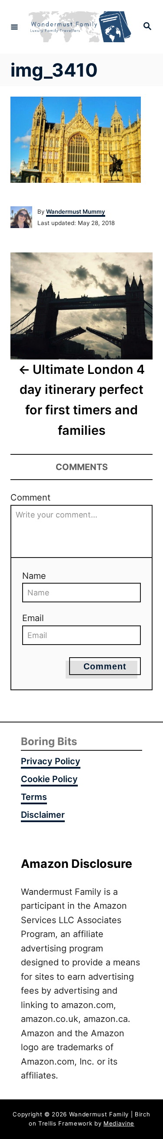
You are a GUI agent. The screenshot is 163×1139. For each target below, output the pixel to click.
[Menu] (14, 26)
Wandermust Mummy (75, 211)
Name (34, 576)
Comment (30, 497)
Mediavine (118, 1123)
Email (33, 618)
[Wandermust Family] (80, 26)
